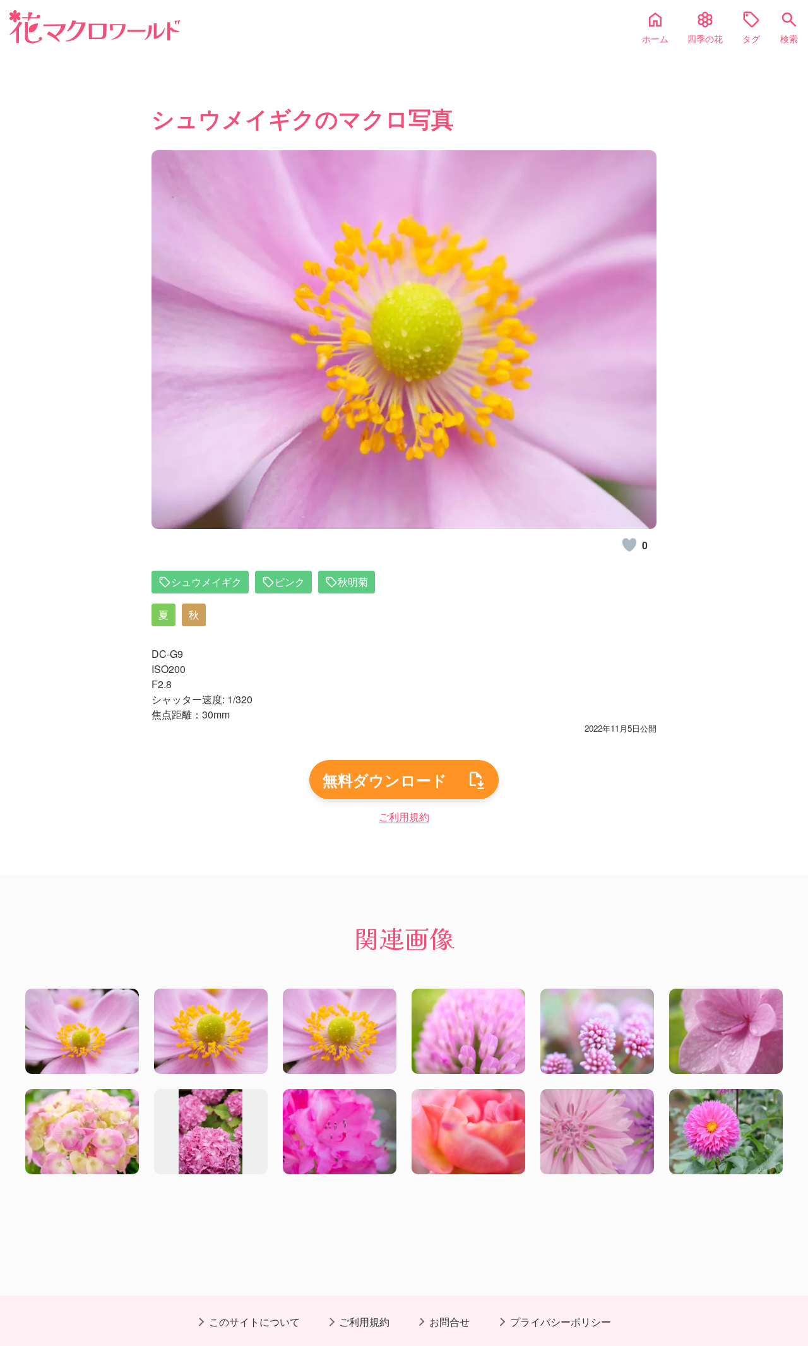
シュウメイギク (206, 582)
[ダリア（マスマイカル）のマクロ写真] (726, 1131)
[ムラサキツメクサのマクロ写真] (468, 1031)
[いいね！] (629, 544)
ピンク (290, 582)
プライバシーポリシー (560, 1321)
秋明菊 (353, 582)
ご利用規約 (404, 816)
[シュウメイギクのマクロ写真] (82, 1031)
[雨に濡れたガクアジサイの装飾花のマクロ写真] (726, 1031)
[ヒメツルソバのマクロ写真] (597, 1031)
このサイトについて (254, 1321)
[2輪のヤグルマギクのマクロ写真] (597, 1131)
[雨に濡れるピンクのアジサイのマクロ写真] (82, 1131)
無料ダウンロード (385, 779)
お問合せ (449, 1321)
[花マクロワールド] (94, 27)
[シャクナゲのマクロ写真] (339, 1131)
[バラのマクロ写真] (468, 1131)
